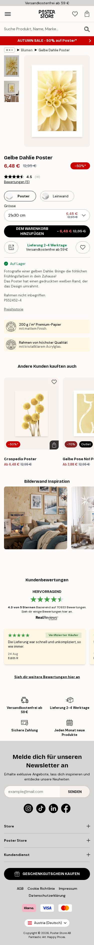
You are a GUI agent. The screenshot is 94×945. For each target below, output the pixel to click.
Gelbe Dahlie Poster (54, 50)
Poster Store (58, 933)
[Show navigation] (8, 14)
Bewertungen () (17, 182)
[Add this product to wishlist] (83, 247)
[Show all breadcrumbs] (9, 50)
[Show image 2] (11, 91)
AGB (20, 888)
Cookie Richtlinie (41, 888)
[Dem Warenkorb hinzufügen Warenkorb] (54, 444)
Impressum (68, 888)
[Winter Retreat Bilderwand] (35, 518)
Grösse (10, 206)
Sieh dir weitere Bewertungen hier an (47, 677)
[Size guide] (11, 247)
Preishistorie (13, 309)
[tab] (75, 14)
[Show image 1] (11, 66)
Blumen (27, 50)
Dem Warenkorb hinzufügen (51, 231)
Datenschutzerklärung (47, 895)
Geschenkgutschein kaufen (51, 874)
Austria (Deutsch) (48, 923)
